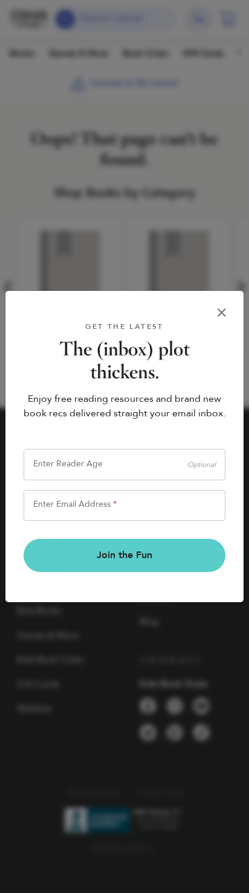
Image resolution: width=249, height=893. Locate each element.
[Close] (222, 312)
